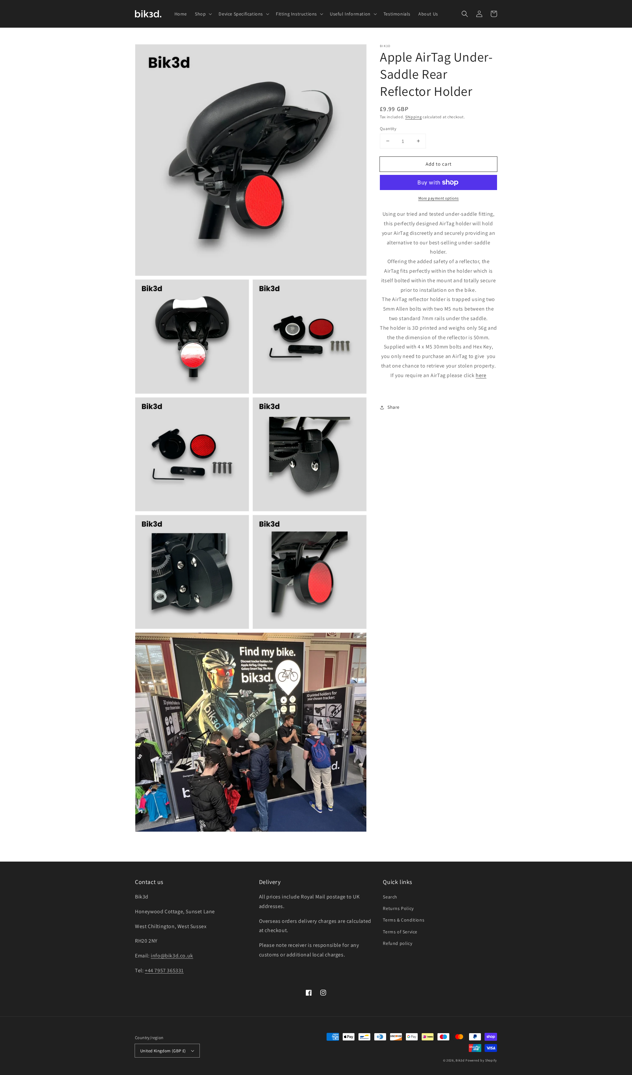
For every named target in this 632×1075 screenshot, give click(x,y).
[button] (465, 14)
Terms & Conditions (403, 920)
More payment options (438, 198)
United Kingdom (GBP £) (163, 1051)
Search (390, 897)
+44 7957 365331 (164, 970)
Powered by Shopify (481, 1060)
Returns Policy (398, 908)
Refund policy (397, 943)
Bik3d (460, 1060)
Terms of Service (400, 932)
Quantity (388, 128)
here (481, 375)
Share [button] (393, 407)
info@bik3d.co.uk (172, 955)
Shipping (413, 116)
